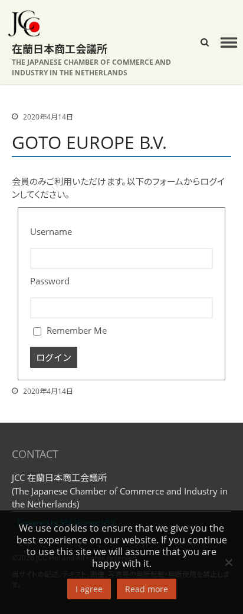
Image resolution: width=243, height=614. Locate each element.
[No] (228, 562)
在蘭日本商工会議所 (59, 49)
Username (51, 231)
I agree (89, 589)
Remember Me (75, 330)
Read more (146, 589)
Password (50, 281)
